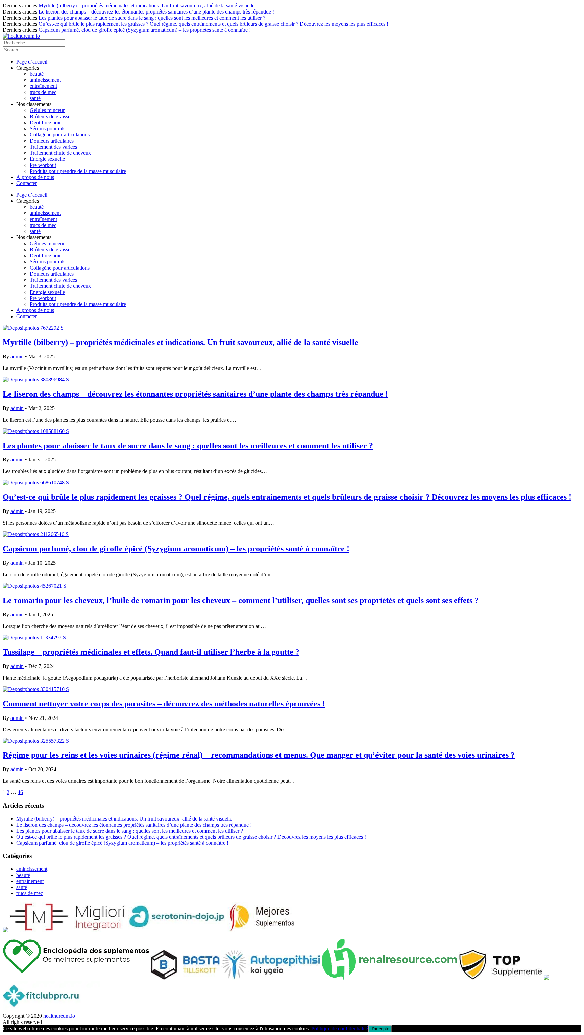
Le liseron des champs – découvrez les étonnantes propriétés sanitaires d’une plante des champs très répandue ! (156, 12)
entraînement (43, 86)
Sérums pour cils (47, 128)
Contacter (26, 183)
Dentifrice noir (45, 122)
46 (20, 792)
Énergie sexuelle (47, 159)
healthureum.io (59, 1016)
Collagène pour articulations (60, 134)
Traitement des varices (53, 147)
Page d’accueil (31, 62)
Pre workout (43, 165)
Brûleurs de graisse (50, 116)
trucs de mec (43, 92)
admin (17, 356)
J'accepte (380, 1028)
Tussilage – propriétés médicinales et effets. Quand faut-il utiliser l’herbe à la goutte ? (151, 652)
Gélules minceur (47, 110)
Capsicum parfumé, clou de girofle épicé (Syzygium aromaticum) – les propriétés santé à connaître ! (145, 30)
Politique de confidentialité (339, 1028)
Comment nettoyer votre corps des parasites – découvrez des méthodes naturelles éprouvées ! (164, 703)
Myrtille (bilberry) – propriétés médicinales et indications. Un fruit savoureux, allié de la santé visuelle (146, 5)
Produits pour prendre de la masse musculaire (78, 171)
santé (35, 98)
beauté (37, 74)
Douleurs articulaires (52, 141)
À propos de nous (35, 177)
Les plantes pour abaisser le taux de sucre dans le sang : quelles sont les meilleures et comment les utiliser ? (152, 18)
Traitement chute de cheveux (60, 153)
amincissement (45, 80)
